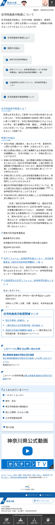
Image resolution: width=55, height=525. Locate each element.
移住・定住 (11, 401)
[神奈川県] (7, 501)
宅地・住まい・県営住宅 (40, 475)
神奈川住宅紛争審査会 (19, 60)
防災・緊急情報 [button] (45, 4)
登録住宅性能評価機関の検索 (19, 330)
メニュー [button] (51, 5)
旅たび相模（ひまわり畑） (18, 412)
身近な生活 (27, 475)
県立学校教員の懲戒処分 (17, 406)
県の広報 (10, 427)
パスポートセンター (15, 395)
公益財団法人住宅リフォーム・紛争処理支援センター (28, 83)
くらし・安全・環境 (14, 475)
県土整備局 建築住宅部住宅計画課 (18, 355)
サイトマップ (32, 495)
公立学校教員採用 (14, 418)
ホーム (3, 475)
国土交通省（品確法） (16, 320)
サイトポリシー (47, 495)
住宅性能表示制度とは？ (19, 38)
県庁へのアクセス (43, 501)
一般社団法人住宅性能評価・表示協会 (23, 325)
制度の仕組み (14, 48)
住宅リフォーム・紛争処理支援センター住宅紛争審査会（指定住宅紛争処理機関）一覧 (28, 71)
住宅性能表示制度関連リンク (21, 97)
